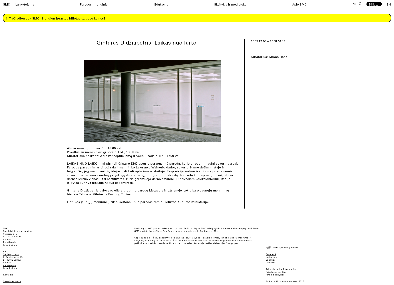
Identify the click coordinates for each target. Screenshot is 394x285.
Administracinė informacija (281, 269)
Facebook (271, 254)
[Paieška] (360, 4)
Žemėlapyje (9, 242)
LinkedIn (270, 262)
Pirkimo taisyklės (275, 274)
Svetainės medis (12, 281)
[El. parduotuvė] (354, 4)
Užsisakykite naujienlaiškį (285, 247)
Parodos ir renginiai (94, 4)
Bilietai (374, 4)
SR (4, 251)
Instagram (271, 257)
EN (388, 4)
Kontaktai (8, 274)
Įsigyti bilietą (10, 245)
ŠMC (6, 4)
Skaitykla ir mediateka (230, 4)
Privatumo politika (276, 272)
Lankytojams (24, 4)
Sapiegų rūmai (11, 254)
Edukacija (161, 4)
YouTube (271, 259)
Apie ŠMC (299, 4)
